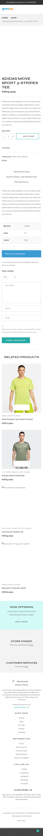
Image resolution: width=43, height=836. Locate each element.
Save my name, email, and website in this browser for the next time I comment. (21, 330)
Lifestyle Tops (18, 528)
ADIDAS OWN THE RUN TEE (13, 476)
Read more (16, 463)
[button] (21, 622)
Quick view (26, 407)
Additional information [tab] (21, 177)
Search (21, 832)
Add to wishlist (38, 366)
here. (31, 645)
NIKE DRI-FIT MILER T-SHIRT (14, 588)
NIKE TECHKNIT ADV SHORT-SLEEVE (17, 419)
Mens (14, 156)
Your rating (7, 271)
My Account (7, 832)
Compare (21, 407)
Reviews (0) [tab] (21, 182)
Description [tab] (21, 172)
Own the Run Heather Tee (12, 532)
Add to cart (28, 136)
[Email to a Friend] (16, 160)
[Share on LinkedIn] (14, 160)
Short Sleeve (22, 156)
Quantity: (6, 131)
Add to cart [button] (16, 407)
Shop (14, 18)
